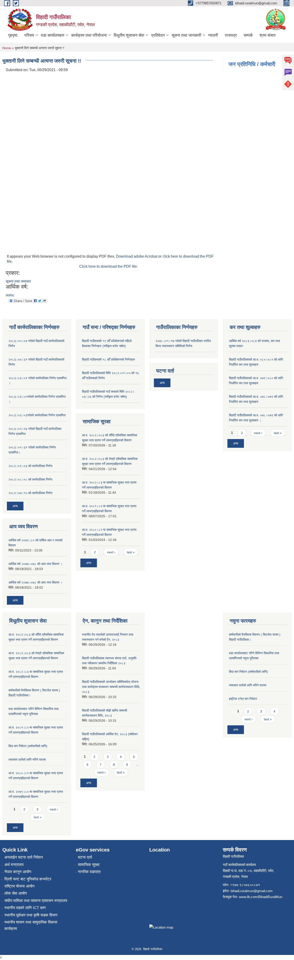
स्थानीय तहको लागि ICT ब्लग (25, 908)
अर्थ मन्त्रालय (13, 865)
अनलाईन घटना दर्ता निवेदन (23, 857)
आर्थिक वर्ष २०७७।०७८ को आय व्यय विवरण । (35, 564)
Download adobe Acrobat (137, 256)
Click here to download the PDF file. (108, 266)
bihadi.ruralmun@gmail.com (252, 891)
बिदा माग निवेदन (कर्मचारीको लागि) (27, 746)
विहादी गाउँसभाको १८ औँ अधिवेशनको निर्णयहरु (108, 359)
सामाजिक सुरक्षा (88, 865)
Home (6, 48)
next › (111, 552)
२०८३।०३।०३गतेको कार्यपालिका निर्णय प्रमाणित (37, 415)
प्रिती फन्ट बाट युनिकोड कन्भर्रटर (27, 879)
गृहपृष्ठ (12, 35)
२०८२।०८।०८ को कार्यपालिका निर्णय (30, 479)
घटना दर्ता (85, 857)
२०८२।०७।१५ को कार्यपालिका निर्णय (30, 493)
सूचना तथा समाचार (18, 281)
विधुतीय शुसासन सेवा (129, 35)
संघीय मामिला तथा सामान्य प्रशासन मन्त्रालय (35, 901)
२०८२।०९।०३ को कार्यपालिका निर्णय (30, 466)
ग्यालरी (213, 35)
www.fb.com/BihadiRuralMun (260, 897)
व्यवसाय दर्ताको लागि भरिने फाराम (27, 759)
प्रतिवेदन (158, 35)
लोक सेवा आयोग (15, 893)
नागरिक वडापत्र (89, 872)
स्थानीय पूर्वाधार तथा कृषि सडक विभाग (30, 915)
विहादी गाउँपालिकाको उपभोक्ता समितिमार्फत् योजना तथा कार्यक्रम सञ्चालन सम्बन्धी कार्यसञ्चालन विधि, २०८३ (111, 687)
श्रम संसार (268, 35)
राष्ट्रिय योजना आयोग (19, 886)
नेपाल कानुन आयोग (17, 872)
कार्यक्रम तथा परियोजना (89, 35)
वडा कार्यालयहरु (52, 35)
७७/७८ (10, 295)
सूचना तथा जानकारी (186, 35)
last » (131, 552)
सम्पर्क (248, 35)
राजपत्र (231, 35)
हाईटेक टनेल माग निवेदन (243, 699)
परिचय (29, 35)
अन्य (15, 506)
